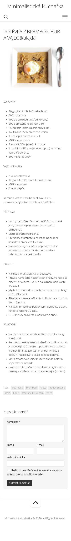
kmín (7, 393)
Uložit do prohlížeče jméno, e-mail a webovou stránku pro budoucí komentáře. (34, 472)
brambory (31, 387)
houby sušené (57, 387)
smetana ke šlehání (32, 393)
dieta (43, 387)
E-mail (40, 444)
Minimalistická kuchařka (35, 6)
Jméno (10, 444)
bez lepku (17, 387)
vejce (49, 393)
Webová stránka (16, 457)
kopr (15, 393)
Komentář (13, 421)
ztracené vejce (46, 371)
